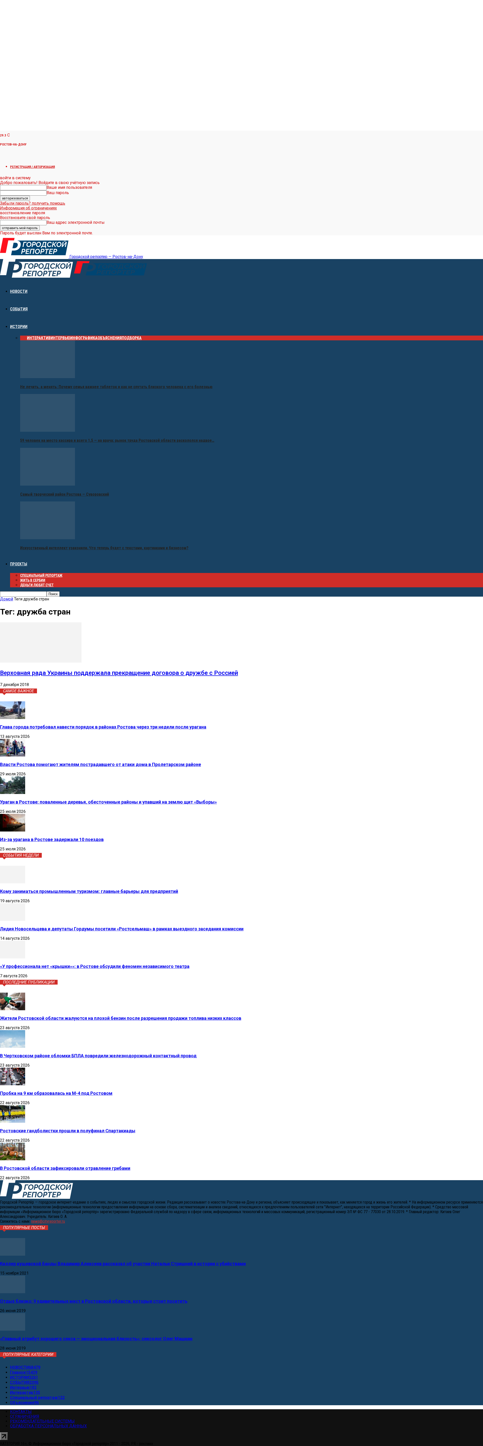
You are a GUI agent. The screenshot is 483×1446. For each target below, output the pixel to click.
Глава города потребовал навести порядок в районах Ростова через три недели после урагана (103, 727)
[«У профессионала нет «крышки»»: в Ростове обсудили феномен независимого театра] (12, 957)
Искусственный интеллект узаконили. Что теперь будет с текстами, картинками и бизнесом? (104, 548)
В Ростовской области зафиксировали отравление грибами (65, 1168)
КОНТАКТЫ (21, 1411)
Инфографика (84, 338)
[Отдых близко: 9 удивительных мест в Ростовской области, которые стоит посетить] (12, 1291)
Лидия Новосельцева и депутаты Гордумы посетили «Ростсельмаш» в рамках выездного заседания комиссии (122, 928)
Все (23, 338)
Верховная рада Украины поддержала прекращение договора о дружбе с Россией (119, 672)
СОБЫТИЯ (19, 309)
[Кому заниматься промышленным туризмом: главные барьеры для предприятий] (12, 882)
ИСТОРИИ (18, 326)
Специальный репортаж (41, 575)
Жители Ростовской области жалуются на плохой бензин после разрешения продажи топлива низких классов (120, 1018)
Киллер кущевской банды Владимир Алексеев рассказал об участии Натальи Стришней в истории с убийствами (123, 1263)
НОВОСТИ (18, 291)
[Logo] (37, 276)
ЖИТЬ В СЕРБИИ (32, 580)
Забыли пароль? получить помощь (32, 203)
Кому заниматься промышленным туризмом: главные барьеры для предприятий (89, 891)
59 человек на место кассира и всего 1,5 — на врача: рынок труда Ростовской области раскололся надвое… (117, 440)
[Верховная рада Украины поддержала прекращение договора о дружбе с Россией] (41, 661)
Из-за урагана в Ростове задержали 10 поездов (52, 839)
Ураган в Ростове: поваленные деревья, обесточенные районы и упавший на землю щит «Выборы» (108, 802)
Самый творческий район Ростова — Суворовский (64, 494)
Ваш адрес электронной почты (76, 222)
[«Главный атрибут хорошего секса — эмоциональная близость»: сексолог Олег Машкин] (12, 1329)
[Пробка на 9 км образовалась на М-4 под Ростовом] (12, 1083)
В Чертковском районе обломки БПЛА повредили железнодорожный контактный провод (98, 1055)
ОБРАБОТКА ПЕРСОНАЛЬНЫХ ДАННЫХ (48, 1426)
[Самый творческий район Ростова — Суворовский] (47, 484)
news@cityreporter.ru (48, 1221)
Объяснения (110, 338)
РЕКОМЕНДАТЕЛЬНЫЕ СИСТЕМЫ (42, 1421)
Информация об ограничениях (28, 208)
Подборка (132, 338)
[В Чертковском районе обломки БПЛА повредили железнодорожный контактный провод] (12, 1046)
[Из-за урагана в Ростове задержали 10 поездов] (12, 830)
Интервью (60, 338)
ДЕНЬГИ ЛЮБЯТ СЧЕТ (37, 585)
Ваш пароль (58, 192)
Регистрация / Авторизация (32, 167)
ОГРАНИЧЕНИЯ (24, 1416)
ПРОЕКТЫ (18, 564)
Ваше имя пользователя (69, 187)
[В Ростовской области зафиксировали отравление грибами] (12, 1158)
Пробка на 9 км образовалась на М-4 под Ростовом (56, 1093)
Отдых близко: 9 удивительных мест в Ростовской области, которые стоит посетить (93, 1301)
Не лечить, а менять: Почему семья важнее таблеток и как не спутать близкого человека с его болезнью (116, 386)
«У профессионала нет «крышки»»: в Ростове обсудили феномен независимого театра (94, 966)
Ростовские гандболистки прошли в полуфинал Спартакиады (67, 1130)
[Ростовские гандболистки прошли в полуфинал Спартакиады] (12, 1121)
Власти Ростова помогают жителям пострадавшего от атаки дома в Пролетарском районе (100, 764)
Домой (6, 599)
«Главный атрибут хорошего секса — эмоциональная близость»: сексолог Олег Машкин (96, 1338)
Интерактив (39, 338)
